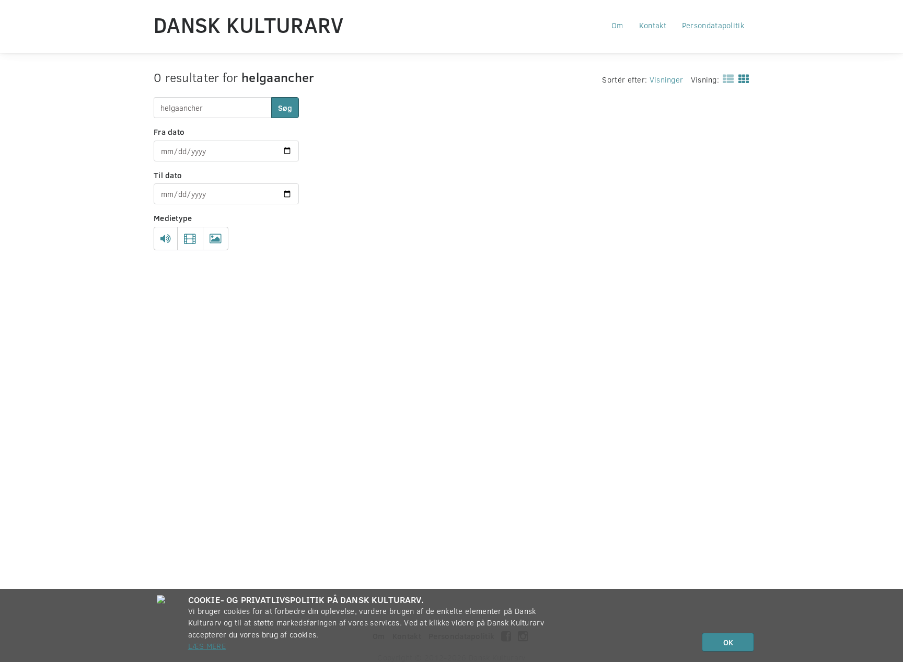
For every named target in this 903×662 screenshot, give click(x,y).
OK (728, 642)
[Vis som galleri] (741, 78)
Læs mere (207, 646)
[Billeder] (215, 239)
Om (617, 25)
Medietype (173, 218)
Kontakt (652, 25)
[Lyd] (166, 239)
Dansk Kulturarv (249, 24)
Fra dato (169, 131)
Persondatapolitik (713, 25)
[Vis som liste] (726, 78)
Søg (285, 107)
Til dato (168, 175)
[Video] (190, 239)
